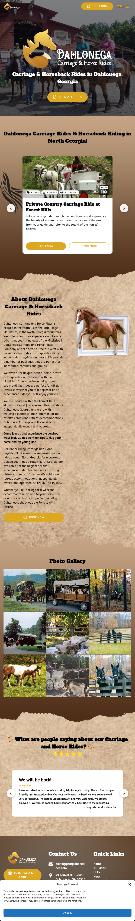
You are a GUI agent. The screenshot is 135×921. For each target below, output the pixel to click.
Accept (67, 912)
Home (97, 864)
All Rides (99, 868)
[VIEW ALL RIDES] (67, 87)
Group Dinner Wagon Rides (56, 204)
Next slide (124, 208)
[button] (129, 884)
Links (97, 872)
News (97, 876)
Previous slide (11, 208)
